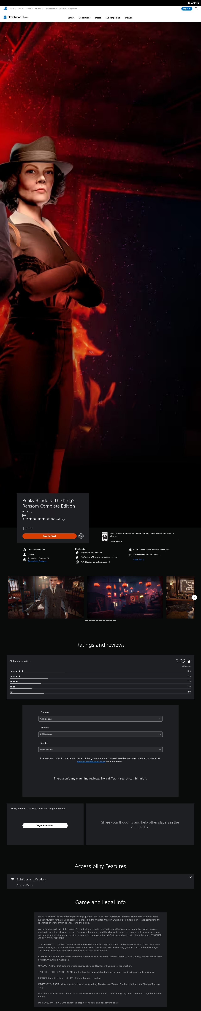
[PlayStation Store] (16, 17)
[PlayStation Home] (5, 9)
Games (28, 9)
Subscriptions (113, 17)
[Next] (194, 597)
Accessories (50, 9)
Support (71, 9)
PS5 (19, 9)
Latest (71, 17)
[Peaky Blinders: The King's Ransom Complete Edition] (46, 597)
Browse (128, 17)
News (62, 9)
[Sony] (194, 4)
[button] (37, 561)
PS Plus (38, 9)
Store (12, 9)
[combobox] (100, 719)
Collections (85, 17)
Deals (98, 17)
